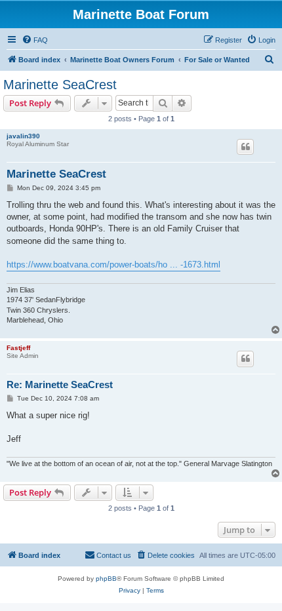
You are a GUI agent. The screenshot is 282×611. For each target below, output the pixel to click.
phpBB (106, 578)
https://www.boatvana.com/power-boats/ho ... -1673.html (113, 264)
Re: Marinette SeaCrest (60, 384)
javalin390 (23, 136)
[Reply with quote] (245, 147)
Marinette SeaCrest (60, 84)
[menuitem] (35, 40)
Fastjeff (18, 347)
